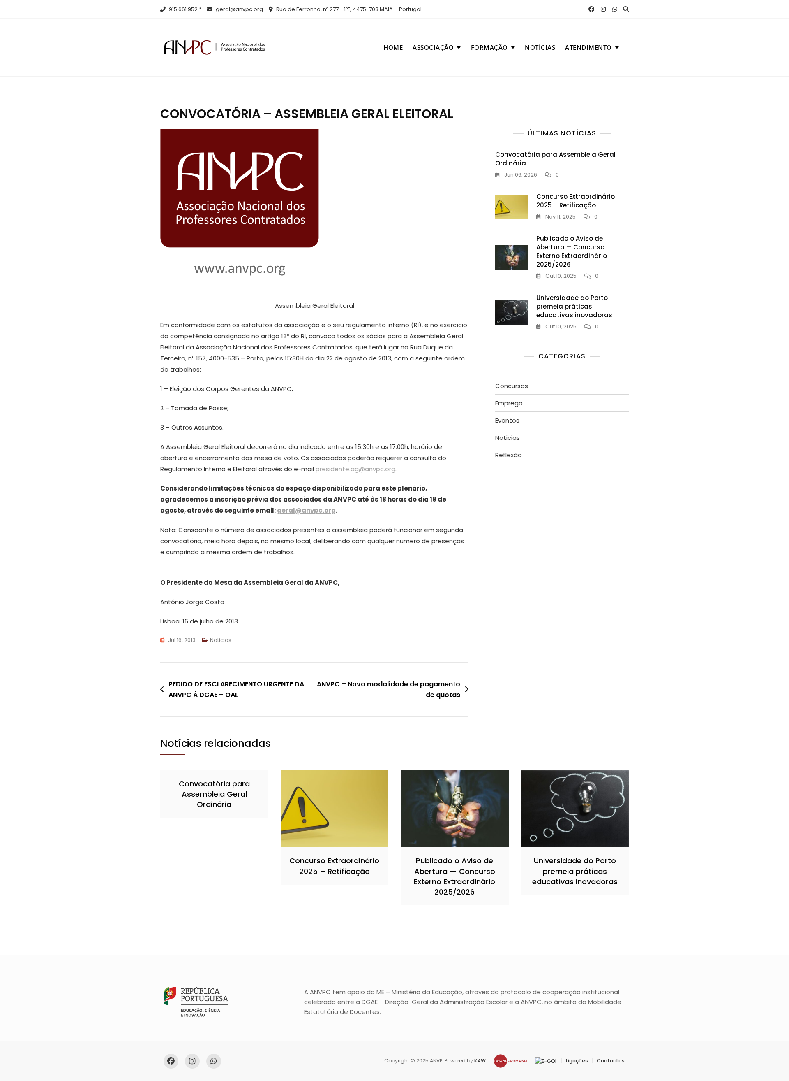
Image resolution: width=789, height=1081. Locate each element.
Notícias (540, 47)
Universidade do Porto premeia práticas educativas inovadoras (574, 306)
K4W (480, 1060)
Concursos (511, 385)
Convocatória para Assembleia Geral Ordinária (214, 794)
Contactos (611, 1060)
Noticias (220, 640)
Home (393, 47)
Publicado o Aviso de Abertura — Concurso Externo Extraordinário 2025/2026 (571, 251)
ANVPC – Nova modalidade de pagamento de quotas (388, 689)
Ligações (577, 1060)
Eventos (507, 420)
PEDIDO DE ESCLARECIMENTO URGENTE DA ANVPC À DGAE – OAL (236, 689)
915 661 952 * (184, 9)
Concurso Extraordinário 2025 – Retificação (575, 200)
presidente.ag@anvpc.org (355, 469)
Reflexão (508, 455)
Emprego (509, 403)
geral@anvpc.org (239, 9)
